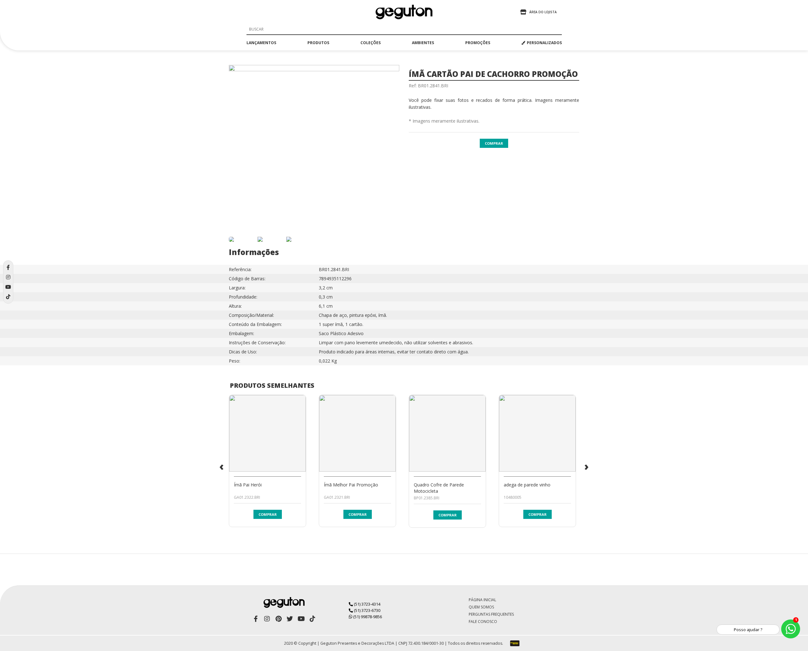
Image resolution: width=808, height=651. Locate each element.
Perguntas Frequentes (491, 614)
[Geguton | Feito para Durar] (404, 12)
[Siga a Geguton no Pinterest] (278, 619)
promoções (477, 42)
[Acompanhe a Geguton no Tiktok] (312, 619)
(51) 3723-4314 (366, 604)
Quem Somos (481, 607)
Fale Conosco (483, 621)
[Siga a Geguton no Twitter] (289, 619)
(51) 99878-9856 (367, 616)
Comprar (494, 143)
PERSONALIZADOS (544, 42)
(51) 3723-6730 (366, 610)
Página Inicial (482, 599)
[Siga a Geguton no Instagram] (267, 619)
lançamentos (261, 42)
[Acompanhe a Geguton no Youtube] (301, 619)
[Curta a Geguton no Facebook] (255, 619)
